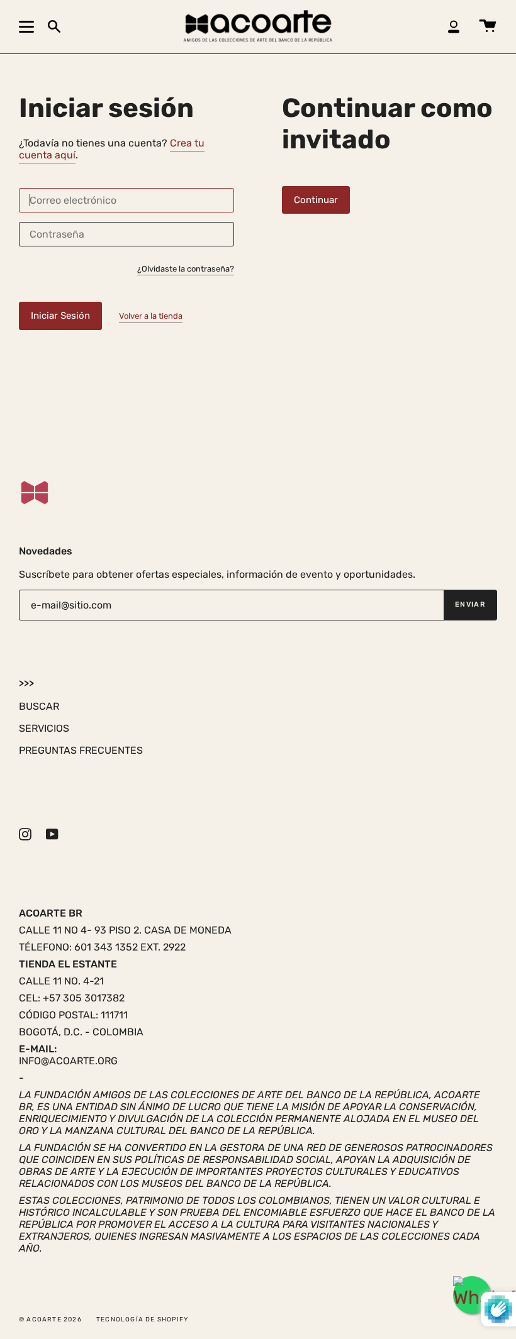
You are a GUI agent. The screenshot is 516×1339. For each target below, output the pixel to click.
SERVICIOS (44, 728)
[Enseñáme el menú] (28, 26)
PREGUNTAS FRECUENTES (81, 750)
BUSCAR (39, 706)
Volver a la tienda (150, 316)
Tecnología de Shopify (142, 1319)
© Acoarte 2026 (50, 1319)
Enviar (470, 604)
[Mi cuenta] (453, 26)
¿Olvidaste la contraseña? (185, 269)
